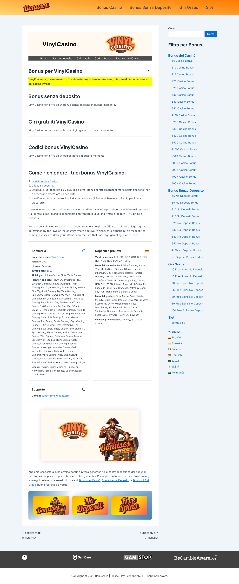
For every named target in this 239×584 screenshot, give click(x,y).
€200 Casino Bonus (184, 122)
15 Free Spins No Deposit (187, 276)
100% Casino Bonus (184, 156)
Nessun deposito (62, 58)
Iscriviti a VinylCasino (45, 181)
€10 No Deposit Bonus (185, 209)
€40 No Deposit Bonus (186, 236)
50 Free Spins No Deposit (187, 303)
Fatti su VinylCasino (128, 58)
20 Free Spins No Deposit (187, 283)
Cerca (171, 28)
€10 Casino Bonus (183, 67)
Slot (209, 7)
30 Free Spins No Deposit (187, 296)
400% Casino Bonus (184, 176)
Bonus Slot (178, 322)
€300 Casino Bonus (184, 128)
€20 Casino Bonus (183, 81)
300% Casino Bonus (184, 169)
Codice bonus (103, 58)
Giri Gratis (188, 7)
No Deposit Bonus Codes (187, 257)
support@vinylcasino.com (55, 395)
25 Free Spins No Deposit (187, 290)
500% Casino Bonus (184, 183)
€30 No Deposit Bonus (186, 229)
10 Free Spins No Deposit (187, 269)
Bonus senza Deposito (115, 480)
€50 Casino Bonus (183, 108)
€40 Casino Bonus (183, 101)
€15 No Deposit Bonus (185, 216)
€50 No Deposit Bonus (186, 243)
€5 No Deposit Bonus (185, 195)
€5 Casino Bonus (182, 60)
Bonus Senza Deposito (151, 7)
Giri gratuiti (84, 58)
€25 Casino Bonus (183, 88)
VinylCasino (57, 257)
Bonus (44, 58)
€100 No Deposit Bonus (186, 250)
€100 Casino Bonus (183, 115)
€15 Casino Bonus (183, 74)
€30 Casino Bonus (183, 94)
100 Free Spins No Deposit (188, 310)
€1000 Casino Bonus (184, 149)
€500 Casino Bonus (184, 142)
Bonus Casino (109, 7)
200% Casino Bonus (184, 163)
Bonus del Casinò (89, 480)
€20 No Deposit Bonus (186, 223)
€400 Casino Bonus (184, 135)
